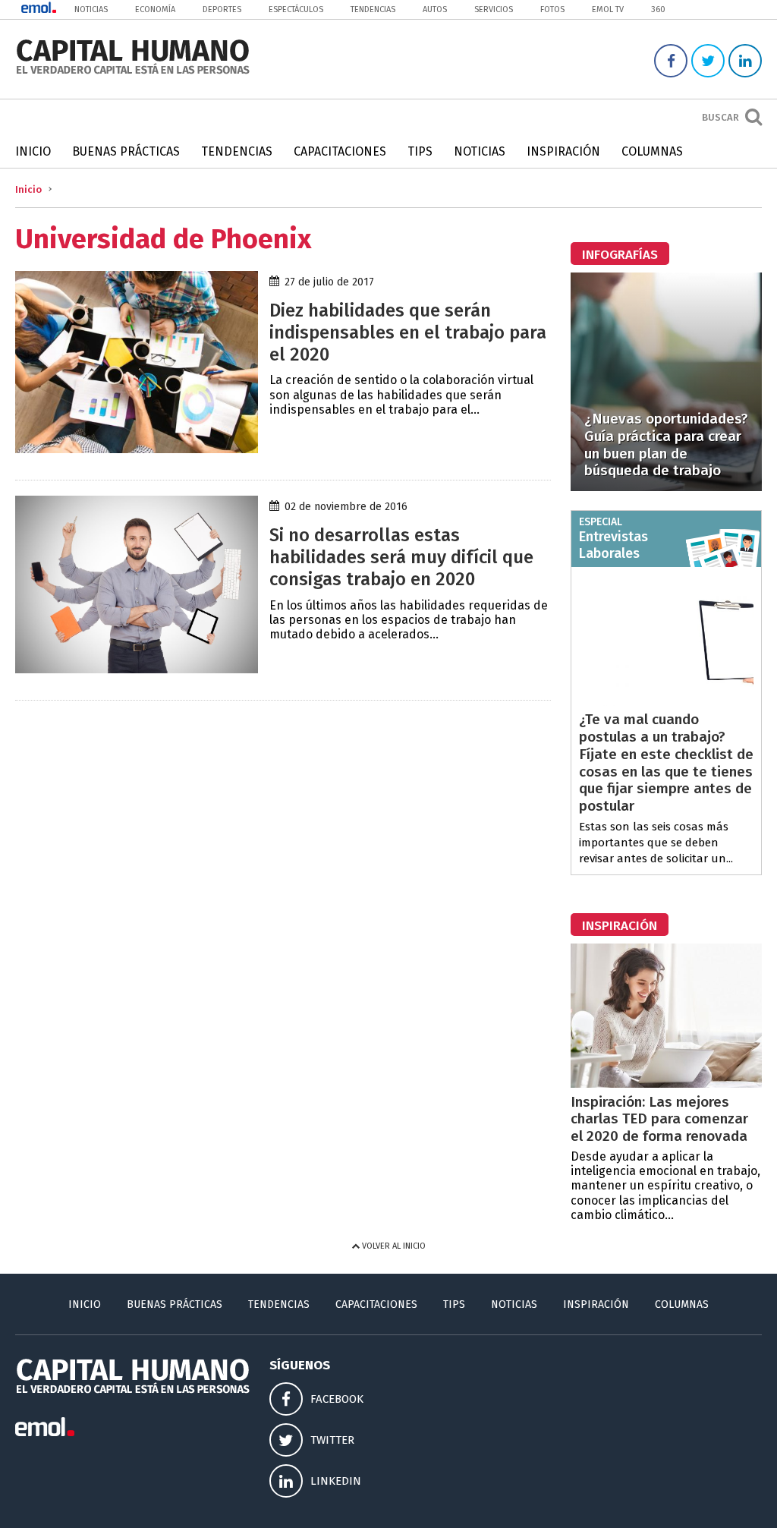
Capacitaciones (340, 151)
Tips (420, 151)
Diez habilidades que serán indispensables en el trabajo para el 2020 (407, 332)
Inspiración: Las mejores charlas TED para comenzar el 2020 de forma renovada (659, 1119)
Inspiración (563, 151)
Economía (155, 9)
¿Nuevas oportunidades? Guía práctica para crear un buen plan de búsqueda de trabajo (666, 444)
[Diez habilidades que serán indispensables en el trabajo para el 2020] (136, 449)
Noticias (91, 9)
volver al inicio (393, 1246)
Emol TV (608, 9)
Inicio (33, 151)
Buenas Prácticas (126, 151)
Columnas (652, 151)
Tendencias (373, 9)
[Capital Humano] (132, 72)
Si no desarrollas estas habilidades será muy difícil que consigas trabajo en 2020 (401, 557)
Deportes (222, 9)
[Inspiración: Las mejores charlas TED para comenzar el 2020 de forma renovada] (666, 1083)
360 (658, 9)
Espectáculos (296, 9)
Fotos (552, 9)
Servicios (493, 9)
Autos (435, 9)
